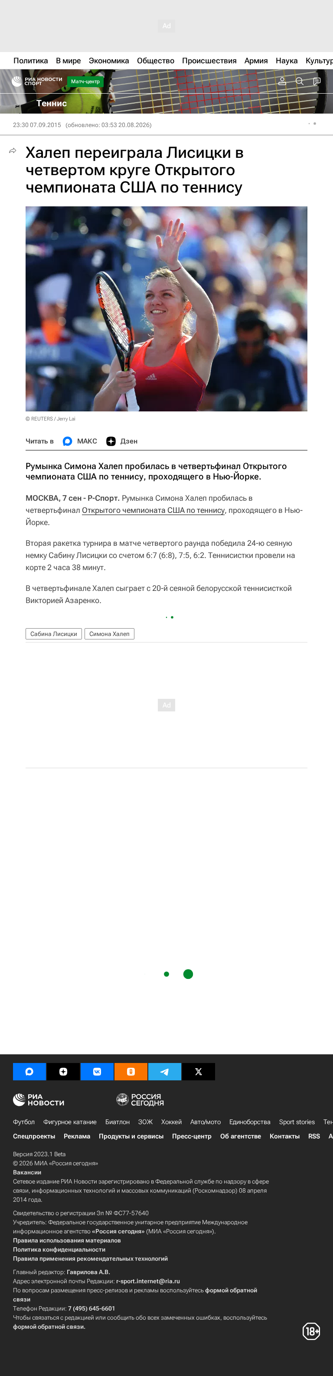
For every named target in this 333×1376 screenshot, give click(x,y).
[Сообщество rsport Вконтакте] (97, 1071)
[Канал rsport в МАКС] (29, 1071)
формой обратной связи (48, 1326)
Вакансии (27, 1172)
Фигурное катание (70, 1122)
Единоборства (250, 1122)
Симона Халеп (109, 633)
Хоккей (171, 1122)
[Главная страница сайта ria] (14, 81)
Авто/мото (205, 1122)
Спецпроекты (34, 1136)
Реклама (77, 1136)
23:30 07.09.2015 (37, 124)
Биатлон (117, 1122)
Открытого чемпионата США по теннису (153, 510)
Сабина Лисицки (53, 633)
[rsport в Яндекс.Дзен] (63, 1071)
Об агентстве (240, 1136)
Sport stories (297, 1122)
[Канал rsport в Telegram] (164, 1071)
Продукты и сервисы (131, 1136)
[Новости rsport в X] (198, 1071)
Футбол (24, 1122)
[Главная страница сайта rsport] (56, 81)
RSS (314, 1136)
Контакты (285, 1136)
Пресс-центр (192, 1136)
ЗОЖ (145, 1122)
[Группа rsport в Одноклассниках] (130, 1071)
